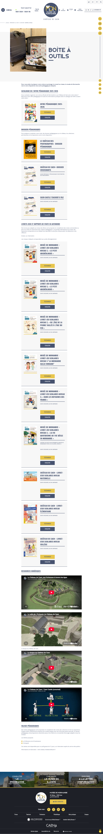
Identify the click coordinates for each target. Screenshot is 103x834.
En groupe (22, 22)
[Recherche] (100, 18)
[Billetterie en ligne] (100, 28)
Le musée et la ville (10, 31)
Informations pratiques (77, 28)
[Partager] (100, 33)
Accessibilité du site (46, 831)
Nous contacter (58, 801)
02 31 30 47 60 (55, 797)
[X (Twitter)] (100, 84)
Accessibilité (97, 9)
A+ (89, 2)
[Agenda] (100, 23)
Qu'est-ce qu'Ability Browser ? (52, 819)
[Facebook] (100, 80)
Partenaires (42, 814)
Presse (16, 814)
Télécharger (47, 112)
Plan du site (56, 831)
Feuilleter (47, 117)
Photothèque (57, 814)
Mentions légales (34, 831)
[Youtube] (100, 92)
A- (93, 2)
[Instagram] (100, 88)
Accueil (7, 22)
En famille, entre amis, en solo (79, 31)
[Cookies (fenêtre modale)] (100, 831)
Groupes (87, 814)
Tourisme (28, 814)
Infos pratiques (72, 814)
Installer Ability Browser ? (69, 819)
